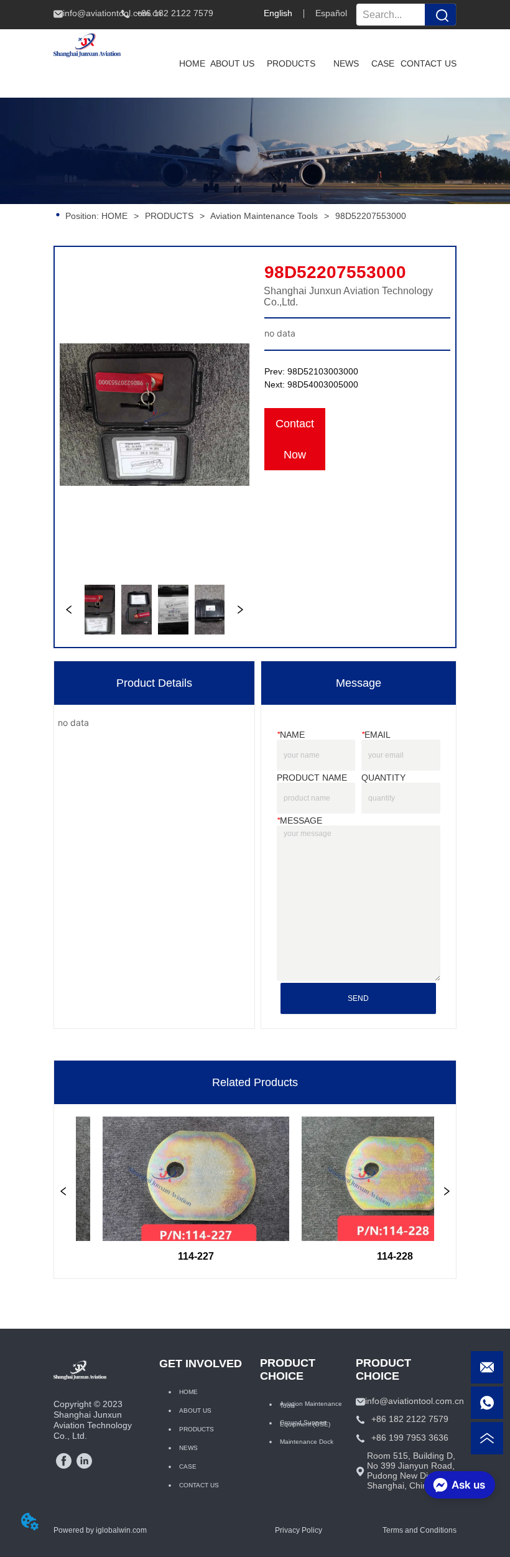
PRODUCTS (169, 216)
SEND (358, 998)
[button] (291, 63)
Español (331, 13)
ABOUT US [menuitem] (232, 63)
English (278, 13)
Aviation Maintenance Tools (264, 216)
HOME (114, 216)
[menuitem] (291, 63)
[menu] (315, 63)
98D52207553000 (370, 216)
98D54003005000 (322, 384)
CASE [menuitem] (382, 63)
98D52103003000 (322, 371)
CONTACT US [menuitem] (429, 63)
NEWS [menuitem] (346, 63)
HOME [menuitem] (192, 63)
